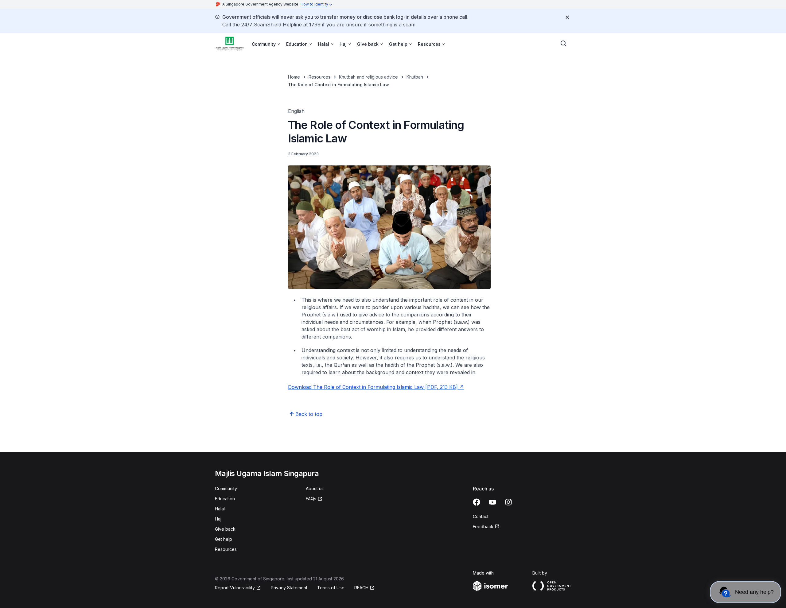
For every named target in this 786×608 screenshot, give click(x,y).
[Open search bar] (563, 43)
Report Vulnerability (235, 587)
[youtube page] (492, 502)
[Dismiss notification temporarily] (567, 17)
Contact (480, 516)
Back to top (308, 414)
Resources (319, 76)
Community (226, 488)
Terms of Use (330, 587)
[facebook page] (476, 502)
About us (315, 488)
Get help (223, 539)
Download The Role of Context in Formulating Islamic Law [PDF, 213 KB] (373, 387)
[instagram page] (508, 502)
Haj (218, 518)
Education (225, 498)
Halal (220, 508)
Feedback (483, 526)
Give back (225, 529)
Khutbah (415, 76)
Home (294, 76)
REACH (361, 587)
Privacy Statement (289, 587)
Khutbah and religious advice (368, 76)
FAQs (311, 498)
